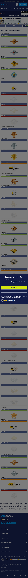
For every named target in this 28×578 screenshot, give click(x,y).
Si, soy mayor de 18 (14, 287)
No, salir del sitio (14, 291)
